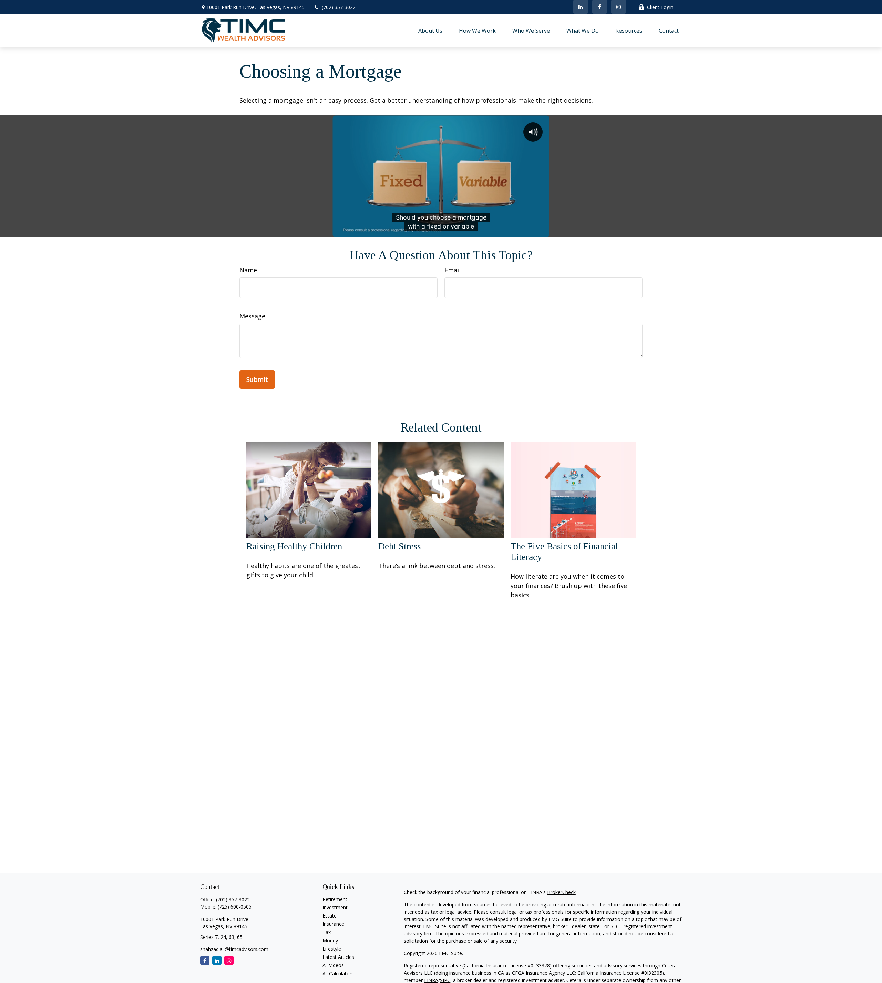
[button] (430, 30)
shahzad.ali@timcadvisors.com (234, 949)
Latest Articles (338, 957)
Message (252, 316)
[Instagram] (229, 960)
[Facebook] (599, 7)
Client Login (660, 7)
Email (452, 270)
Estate (329, 915)
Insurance (333, 924)
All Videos (333, 965)
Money (330, 940)
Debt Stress (399, 546)
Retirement (334, 899)
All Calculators (338, 973)
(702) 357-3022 (339, 7)
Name (248, 270)
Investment (335, 907)
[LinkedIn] (580, 7)
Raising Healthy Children (294, 546)
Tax (326, 932)
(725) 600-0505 (235, 906)
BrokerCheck (561, 892)
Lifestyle (331, 948)
